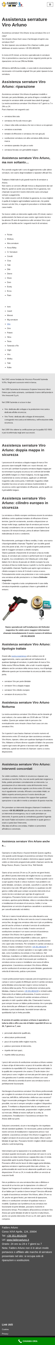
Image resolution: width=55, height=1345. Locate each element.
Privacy (5, 1334)
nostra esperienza (18, 656)
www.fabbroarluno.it (18, 1239)
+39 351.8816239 (39, 947)
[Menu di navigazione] (50, 4)
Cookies (5, 1329)
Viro (8, 324)
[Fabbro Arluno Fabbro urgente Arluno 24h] (12, 4)
